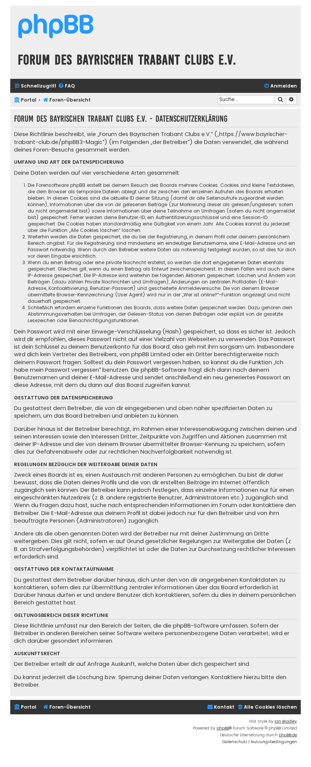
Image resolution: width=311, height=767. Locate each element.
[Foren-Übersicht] (55, 27)
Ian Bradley (286, 721)
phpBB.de (288, 735)
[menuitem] (66, 86)
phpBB (223, 728)
